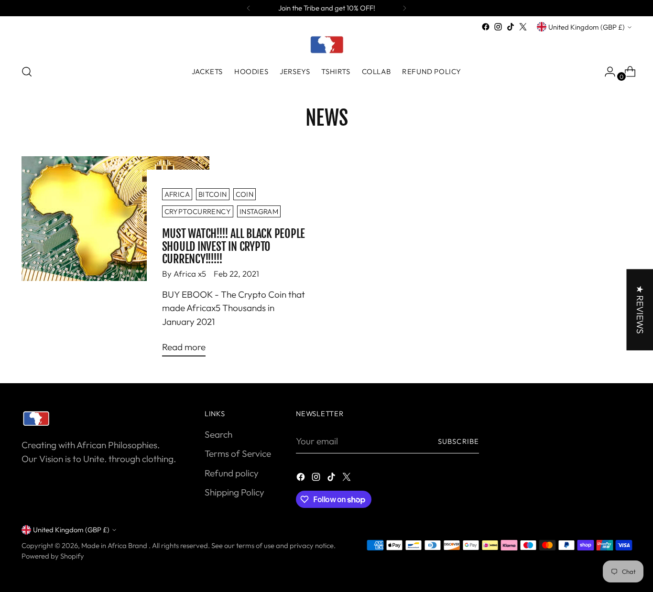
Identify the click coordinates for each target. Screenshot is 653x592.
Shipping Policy (234, 492)
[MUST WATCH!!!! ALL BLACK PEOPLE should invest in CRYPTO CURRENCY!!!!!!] (115, 260)
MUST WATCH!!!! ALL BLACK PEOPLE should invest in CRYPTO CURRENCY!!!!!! (233, 246)
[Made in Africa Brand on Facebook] (485, 26)
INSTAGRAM (258, 211)
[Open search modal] (26, 71)
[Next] (404, 8)
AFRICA (177, 194)
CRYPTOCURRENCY (197, 211)
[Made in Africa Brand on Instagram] (498, 26)
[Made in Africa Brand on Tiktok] (510, 26)
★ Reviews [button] (639, 309)
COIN (244, 194)
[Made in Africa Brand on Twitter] (523, 26)
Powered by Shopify (53, 555)
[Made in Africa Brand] (326, 44)
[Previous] (248, 8)
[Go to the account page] (606, 71)
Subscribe (458, 441)
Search (218, 434)
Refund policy (232, 473)
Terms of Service (238, 453)
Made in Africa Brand (115, 545)
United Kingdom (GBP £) (586, 27)
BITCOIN (212, 194)
